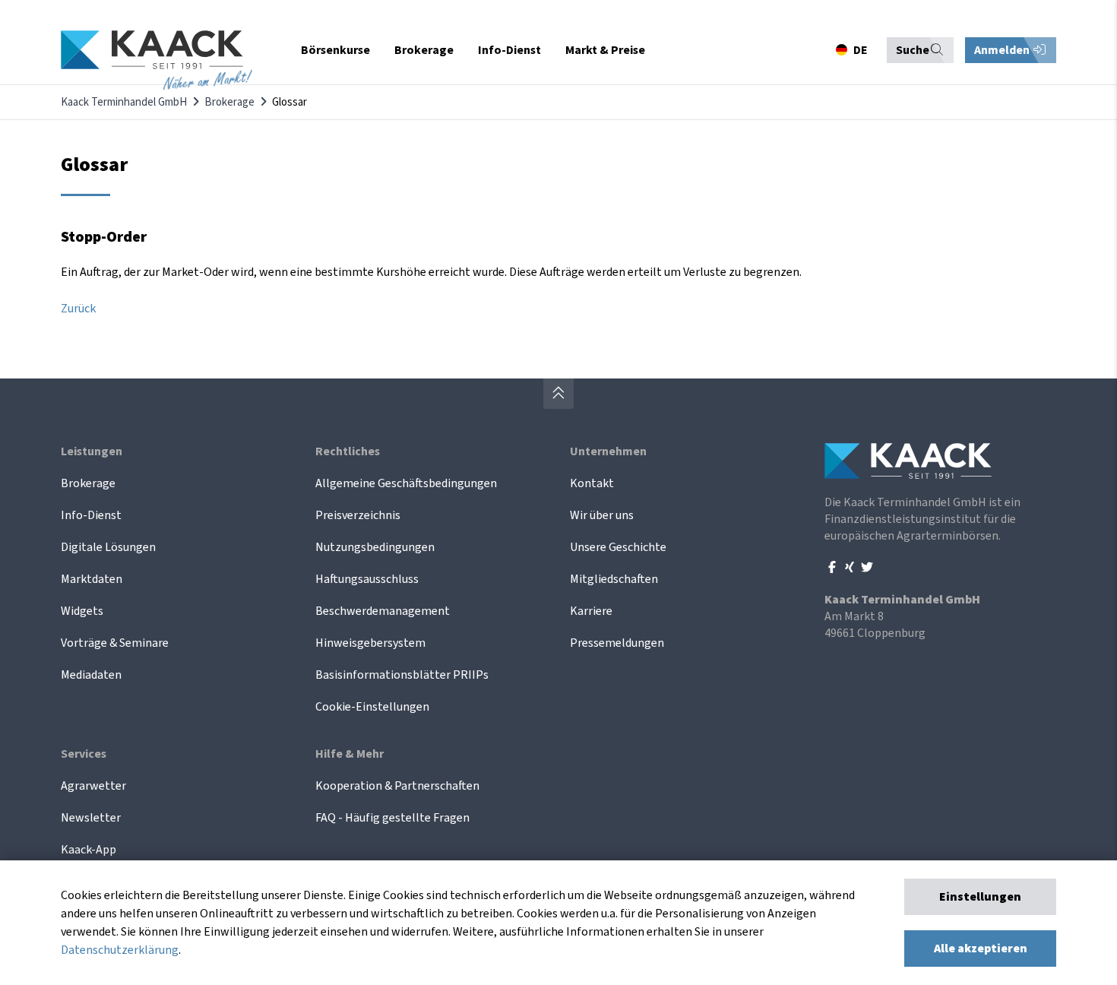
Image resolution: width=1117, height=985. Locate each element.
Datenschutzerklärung (120, 950)
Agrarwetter (93, 786)
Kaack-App (88, 849)
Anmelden (1003, 50)
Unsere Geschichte (618, 547)
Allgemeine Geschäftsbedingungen (406, 483)
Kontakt (592, 483)
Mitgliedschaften (614, 579)
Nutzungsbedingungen (375, 547)
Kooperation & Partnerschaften (397, 786)
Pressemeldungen (617, 643)
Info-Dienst (91, 515)
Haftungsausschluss (367, 579)
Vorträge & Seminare (115, 643)
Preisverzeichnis (357, 515)
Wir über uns (602, 515)
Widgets (82, 611)
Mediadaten (91, 675)
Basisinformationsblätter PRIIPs (402, 675)
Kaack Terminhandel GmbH (124, 102)
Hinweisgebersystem (370, 643)
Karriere (591, 611)
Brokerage (229, 102)
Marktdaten (91, 579)
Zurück (78, 308)
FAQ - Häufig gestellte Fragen (392, 817)
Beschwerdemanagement (382, 611)
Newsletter (91, 817)
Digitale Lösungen (108, 547)
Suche (912, 50)
